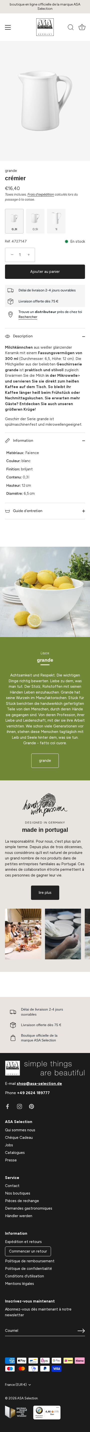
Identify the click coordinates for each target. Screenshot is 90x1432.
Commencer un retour (28, 1251)
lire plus (45, 892)
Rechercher (27, 317)
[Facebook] (7, 1106)
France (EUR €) (16, 1385)
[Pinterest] (31, 1106)
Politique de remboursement (29, 1261)
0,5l (35, 229)
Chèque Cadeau (19, 1137)
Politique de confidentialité (28, 1268)
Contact (12, 1186)
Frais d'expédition (41, 194)
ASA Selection (27, 1398)
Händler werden (18, 1216)
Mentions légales (19, 1283)
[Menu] (8, 27)
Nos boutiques (17, 1193)
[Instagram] (19, 1106)
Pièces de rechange (22, 1201)
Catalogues (15, 1152)
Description (22, 336)
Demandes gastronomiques (28, 1208)
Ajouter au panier (45, 271)
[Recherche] (70, 28)
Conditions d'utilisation (24, 1276)
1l (56, 229)
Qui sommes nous (20, 1130)
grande (11, 170)
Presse (11, 1160)
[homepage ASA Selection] (45, 27)
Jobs (9, 1145)
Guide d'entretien (27, 511)
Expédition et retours (23, 1241)
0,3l (14, 229)
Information (22, 440)
